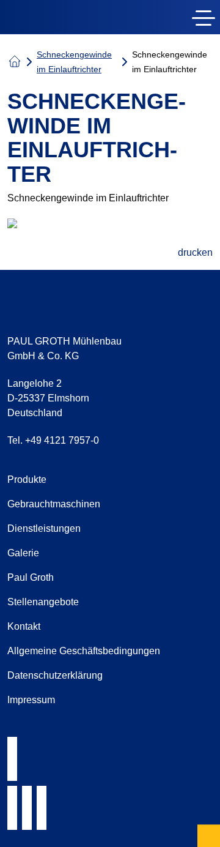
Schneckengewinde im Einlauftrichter (74, 62)
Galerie (23, 553)
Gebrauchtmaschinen (53, 504)
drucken (195, 252)
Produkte (26, 479)
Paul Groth (30, 577)
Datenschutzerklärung (55, 675)
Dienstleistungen (44, 528)
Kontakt (23, 626)
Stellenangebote (43, 602)
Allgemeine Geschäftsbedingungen (83, 651)
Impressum (31, 700)
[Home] (78, 19)
